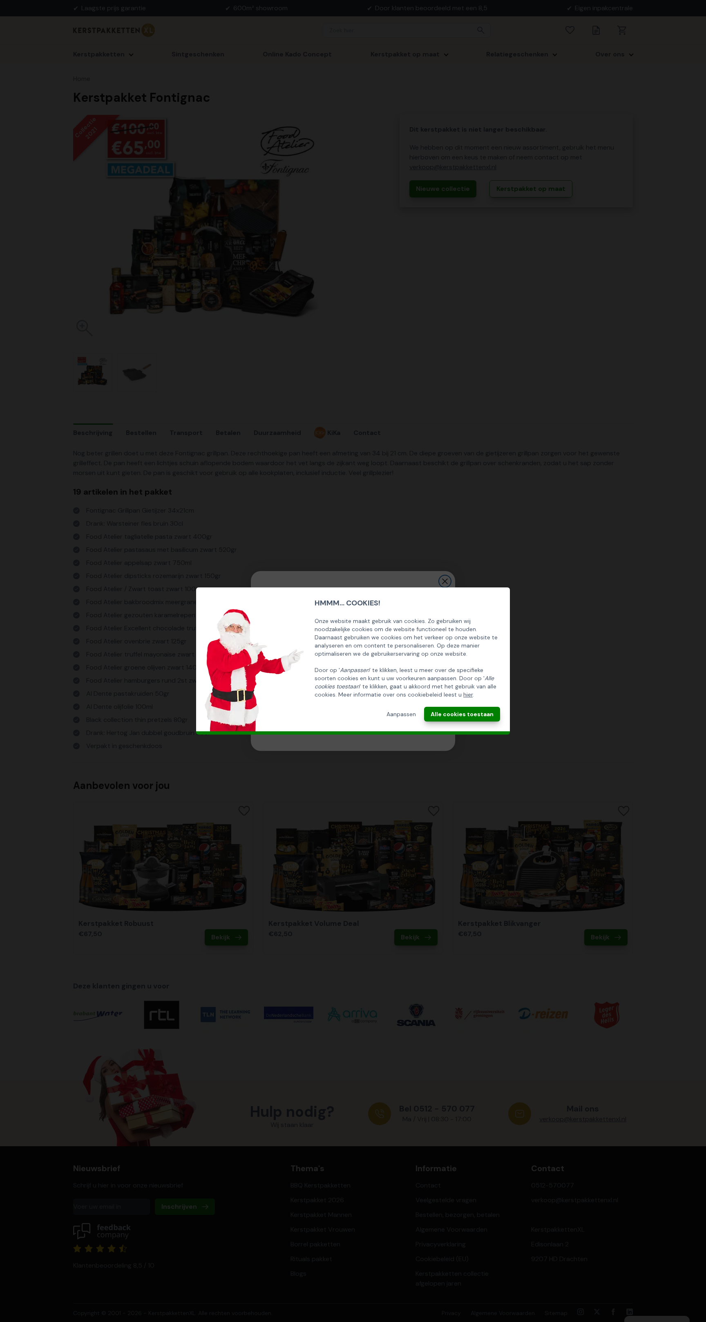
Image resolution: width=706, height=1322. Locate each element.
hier (468, 694)
